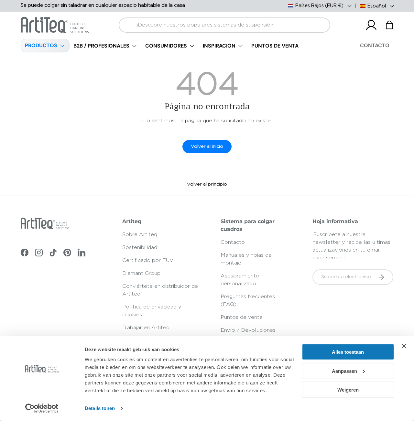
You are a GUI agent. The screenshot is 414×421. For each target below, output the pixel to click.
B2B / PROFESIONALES (101, 45)
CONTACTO (374, 45)
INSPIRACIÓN (219, 45)
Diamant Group (141, 273)
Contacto (233, 242)
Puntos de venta (241, 317)
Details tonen (100, 408)
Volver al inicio (207, 146)
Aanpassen (344, 370)
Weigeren (348, 390)
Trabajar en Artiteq (145, 327)
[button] (389, 25)
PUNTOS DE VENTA (275, 45)
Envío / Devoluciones (248, 330)
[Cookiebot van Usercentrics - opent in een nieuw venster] (42, 408)
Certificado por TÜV (147, 260)
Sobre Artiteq (139, 234)
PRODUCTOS (41, 45)
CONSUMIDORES (166, 45)
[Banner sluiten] (404, 346)
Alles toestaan (348, 352)
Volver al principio (207, 184)
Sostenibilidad (139, 247)
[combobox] (225, 25)
